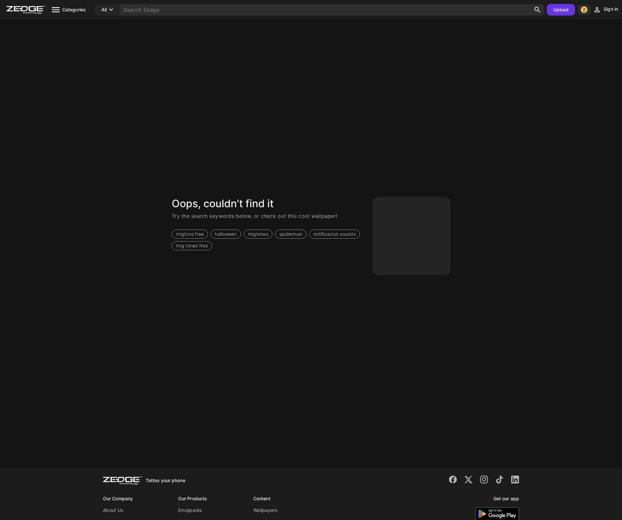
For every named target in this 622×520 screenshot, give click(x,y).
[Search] (537, 10)
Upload (561, 9)
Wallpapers (265, 510)
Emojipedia (190, 510)
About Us (113, 510)
